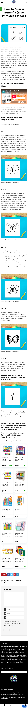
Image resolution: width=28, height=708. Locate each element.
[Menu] (1, 2)
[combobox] (14, 672)
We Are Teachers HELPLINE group (11, 428)
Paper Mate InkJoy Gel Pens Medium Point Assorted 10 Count (6, 511)
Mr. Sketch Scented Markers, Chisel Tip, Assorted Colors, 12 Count (6, 460)
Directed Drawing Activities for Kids (11, 436)
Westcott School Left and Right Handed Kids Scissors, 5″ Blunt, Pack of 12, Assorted (19, 486)
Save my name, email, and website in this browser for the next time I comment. (14, 623)
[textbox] (14, 672)
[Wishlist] (10, 706)
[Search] (25, 2)
